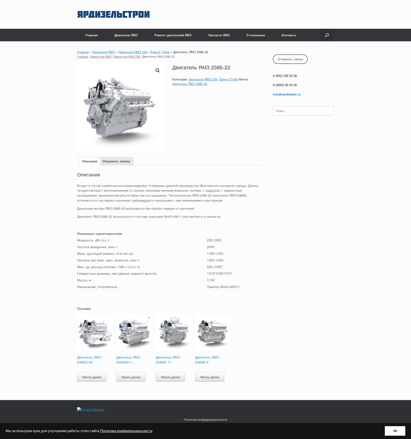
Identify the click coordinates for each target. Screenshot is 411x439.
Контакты (289, 35)
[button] (327, 35)
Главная (91, 35)
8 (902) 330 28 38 (285, 75)
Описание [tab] (89, 161)
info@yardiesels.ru (287, 94)
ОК (395, 431)
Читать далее (91, 377)
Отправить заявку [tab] (116, 161)
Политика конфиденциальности (126, 431)
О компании (255, 35)
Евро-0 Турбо (160, 52)
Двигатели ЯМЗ (126, 35)
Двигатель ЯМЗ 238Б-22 (189, 83)
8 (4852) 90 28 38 (285, 85)
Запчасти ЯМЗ (219, 35)
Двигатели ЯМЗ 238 (132, 52)
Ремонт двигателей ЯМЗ (172, 35)
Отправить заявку (290, 59)
